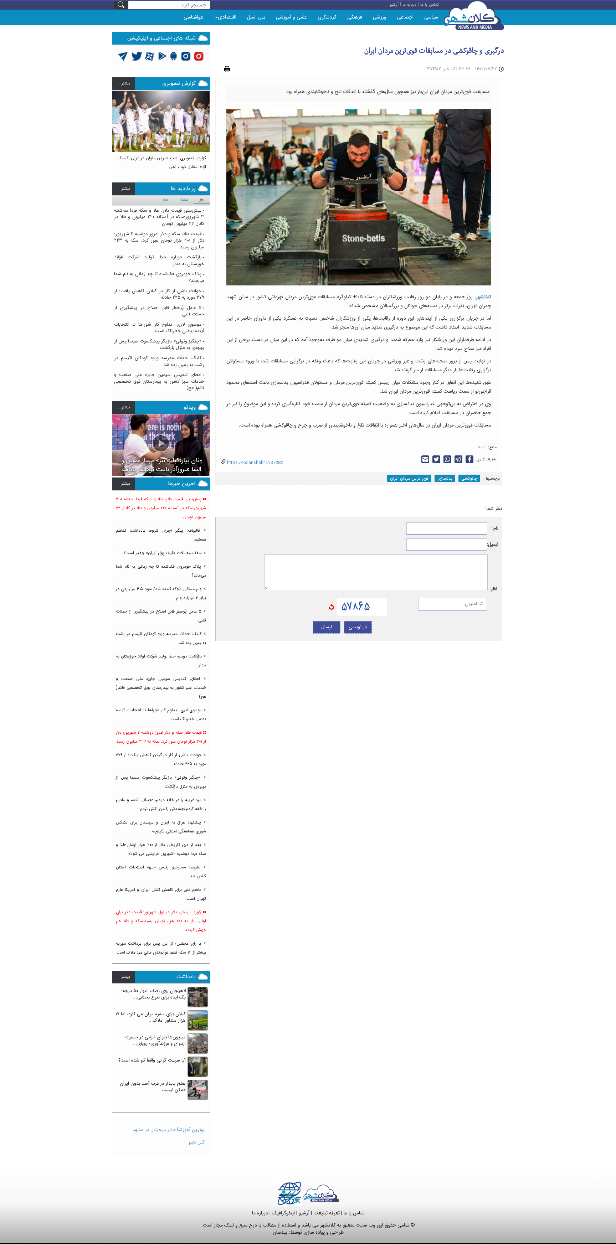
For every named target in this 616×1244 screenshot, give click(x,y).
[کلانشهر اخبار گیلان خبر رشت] (321, 1193)
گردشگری (327, 17)
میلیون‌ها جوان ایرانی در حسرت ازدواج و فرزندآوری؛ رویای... (155, 1040)
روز (202, 199)
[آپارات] (150, 55)
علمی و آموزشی (291, 17)
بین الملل (256, 17)
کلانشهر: (482, 297)
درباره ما (260, 1213)
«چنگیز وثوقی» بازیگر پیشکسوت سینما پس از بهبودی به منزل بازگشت (159, 344)
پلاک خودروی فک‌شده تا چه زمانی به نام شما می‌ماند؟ (159, 277)
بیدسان (280, 1232)
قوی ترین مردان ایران (409, 478)
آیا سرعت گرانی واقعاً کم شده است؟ (152, 1060)
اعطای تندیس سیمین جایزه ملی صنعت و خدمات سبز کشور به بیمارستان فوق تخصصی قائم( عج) (159, 381)
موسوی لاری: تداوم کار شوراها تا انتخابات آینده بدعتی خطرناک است (159, 328)
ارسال (326, 627)
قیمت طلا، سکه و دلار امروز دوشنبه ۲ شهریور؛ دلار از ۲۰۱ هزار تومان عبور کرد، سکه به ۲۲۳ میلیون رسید (159, 240)
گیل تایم (197, 1142)
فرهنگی (354, 17)
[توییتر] (123, 55)
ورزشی (379, 17)
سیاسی (431, 17)
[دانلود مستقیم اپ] (173, 55)
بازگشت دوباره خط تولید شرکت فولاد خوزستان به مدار (159, 260)
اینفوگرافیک (283, 1213)
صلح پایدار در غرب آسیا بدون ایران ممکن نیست (153, 1087)
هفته (184, 199)
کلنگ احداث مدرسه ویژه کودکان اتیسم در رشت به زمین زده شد (159, 361)
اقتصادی (227, 17)
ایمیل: (492, 544)
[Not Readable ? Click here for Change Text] (331, 606)
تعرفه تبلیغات (326, 1213)
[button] (117, 129)
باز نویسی (358, 627)
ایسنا (482, 447)
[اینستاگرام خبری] (185, 55)
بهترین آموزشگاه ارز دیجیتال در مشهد (169, 1130)
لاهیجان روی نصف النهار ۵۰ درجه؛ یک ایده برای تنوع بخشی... (153, 994)
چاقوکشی (469, 478)
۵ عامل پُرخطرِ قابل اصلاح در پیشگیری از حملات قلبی (159, 311)
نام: (495, 528)
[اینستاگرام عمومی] (198, 55)
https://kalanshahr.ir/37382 (254, 462)
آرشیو (304, 1213)
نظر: (493, 589)
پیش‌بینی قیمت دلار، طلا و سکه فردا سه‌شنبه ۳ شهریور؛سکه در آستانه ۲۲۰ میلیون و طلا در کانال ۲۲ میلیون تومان (159, 217)
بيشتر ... (123, 84)
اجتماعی (405, 17)
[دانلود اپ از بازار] (162, 55)
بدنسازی (444, 478)
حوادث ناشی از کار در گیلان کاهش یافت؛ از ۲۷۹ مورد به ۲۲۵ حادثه (159, 294)
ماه (165, 199)
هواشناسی (194, 17)
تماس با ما (354, 1213)
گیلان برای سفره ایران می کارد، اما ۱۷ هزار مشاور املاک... (150, 1017)
